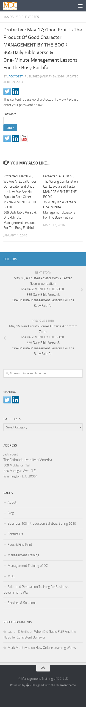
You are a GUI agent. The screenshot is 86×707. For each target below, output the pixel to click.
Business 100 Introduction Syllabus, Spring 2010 (42, 523)
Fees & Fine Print (20, 545)
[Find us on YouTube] (24, 138)
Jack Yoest (15, 76)
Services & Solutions (22, 603)
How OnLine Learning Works (56, 648)
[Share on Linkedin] (15, 91)
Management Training (23, 555)
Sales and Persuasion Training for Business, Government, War (36, 590)
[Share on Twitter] (7, 91)
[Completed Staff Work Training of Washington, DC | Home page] (12, 6)
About (12, 502)
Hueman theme (66, 685)
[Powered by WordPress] (27, 685)
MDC (11, 576)
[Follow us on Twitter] (7, 138)
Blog (11, 513)
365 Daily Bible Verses (21, 17)
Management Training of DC (28, 566)
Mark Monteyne (19, 648)
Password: (10, 114)
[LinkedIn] (72, 258)
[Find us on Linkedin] (15, 138)
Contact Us (15, 534)
